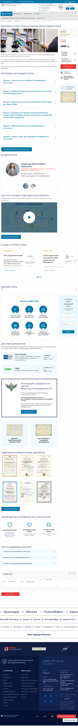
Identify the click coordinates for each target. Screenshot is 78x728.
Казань (36, 619)
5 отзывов (63, 36)
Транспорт (24, 694)
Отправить (68, 331)
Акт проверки (7, 677)
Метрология (24, 674)
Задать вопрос (10, 594)
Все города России (39, 634)
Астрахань (6, 627)
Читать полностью (9, 270)
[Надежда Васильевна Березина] (13, 169)
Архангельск (69, 619)
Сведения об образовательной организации (18, 18)
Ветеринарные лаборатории (29, 691)
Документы (17, 13)
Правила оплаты (7, 683)
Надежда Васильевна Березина (33, 165)
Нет (72, 8)
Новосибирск (53, 612)
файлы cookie (70, 701)
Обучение (8, 13)
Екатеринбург (52, 619)
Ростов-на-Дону (69, 627)
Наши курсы (26, 671)
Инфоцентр (28, 13)
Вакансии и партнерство (10, 697)
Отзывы (37, 13)
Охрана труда (25, 677)
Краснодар (11, 612)
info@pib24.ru (44, 10)
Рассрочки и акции (8, 700)
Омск (58, 627)
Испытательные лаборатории (29, 688)
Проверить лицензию (10, 509)
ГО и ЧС (23, 697)
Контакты (41, 18)
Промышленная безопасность (29, 680)
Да (67, 8)
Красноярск (48, 627)
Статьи (5, 680)
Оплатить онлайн (70, 720)
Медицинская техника (27, 686)
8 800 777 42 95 (53, 661)
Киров (26, 619)
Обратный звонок (48, 664)
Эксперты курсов (7, 686)
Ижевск (38, 627)
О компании (8, 671)
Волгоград (17, 627)
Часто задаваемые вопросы (11, 694)
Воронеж (28, 627)
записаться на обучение (68, 67)
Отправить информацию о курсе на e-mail (16, 149)
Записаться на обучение (11, 237)
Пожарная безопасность (28, 683)
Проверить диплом (28, 412)
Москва (31, 612)
